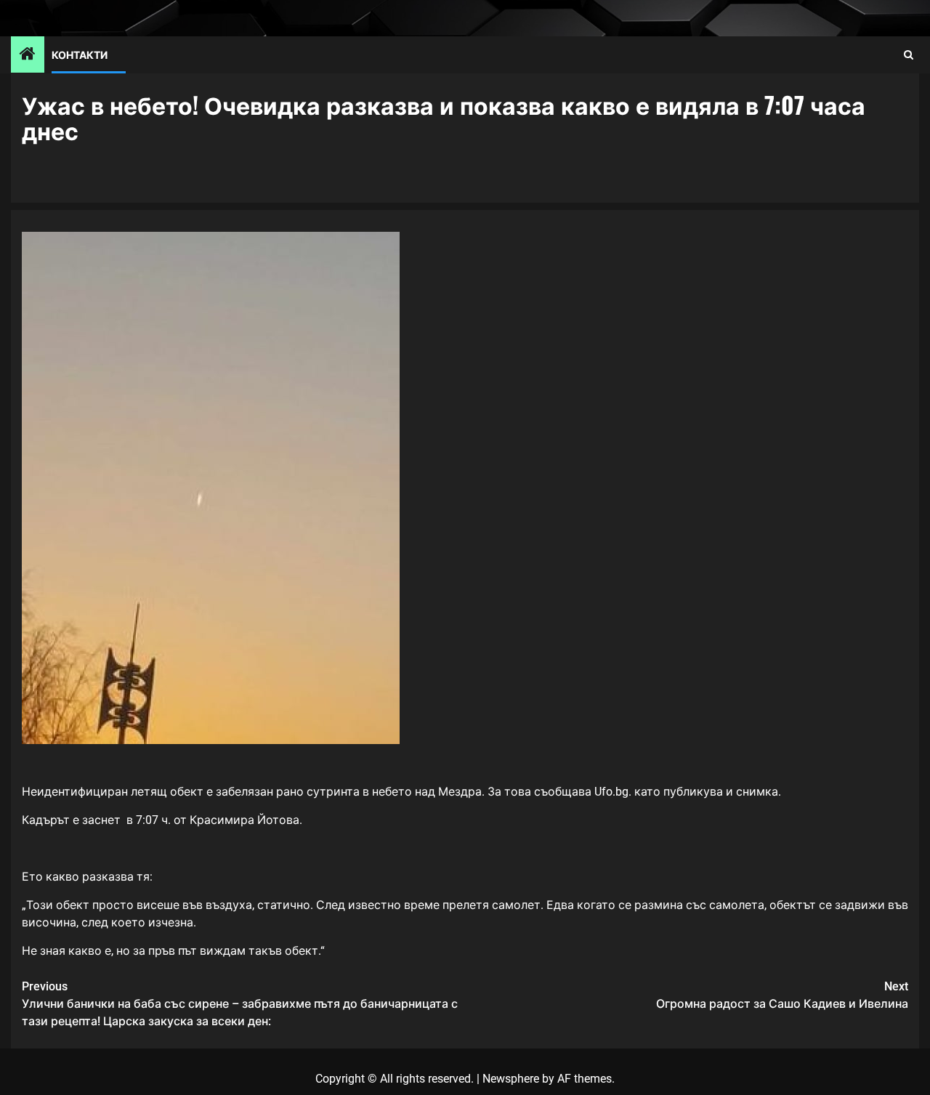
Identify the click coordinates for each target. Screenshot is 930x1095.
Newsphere (510, 1079)
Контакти (80, 54)
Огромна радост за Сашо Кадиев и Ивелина (782, 995)
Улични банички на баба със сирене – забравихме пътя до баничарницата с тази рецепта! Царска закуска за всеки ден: (240, 1003)
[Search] (908, 55)
